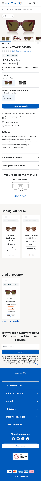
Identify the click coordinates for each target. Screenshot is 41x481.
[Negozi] (34, 3)
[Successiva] (38, 185)
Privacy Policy (33, 364)
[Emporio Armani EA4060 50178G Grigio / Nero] (33, 255)
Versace (18, 9)
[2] (18, 196)
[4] (23, 196)
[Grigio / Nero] (22, 83)
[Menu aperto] (3, 3)
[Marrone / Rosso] (8, 83)
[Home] (14, 3)
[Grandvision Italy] (22, 438)
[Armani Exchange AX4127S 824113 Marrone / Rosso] (9, 255)
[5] (25, 196)
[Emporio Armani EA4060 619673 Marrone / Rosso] (29, 255)
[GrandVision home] (20, 373)
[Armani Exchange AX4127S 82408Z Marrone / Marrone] (13, 255)
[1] (16, 196)
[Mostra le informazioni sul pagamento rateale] (3, 70)
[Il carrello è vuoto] (38, 3)
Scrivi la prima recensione (21, 51)
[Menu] (3, 185)
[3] (20, 196)
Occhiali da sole (7, 9)
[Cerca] (30, 3)
